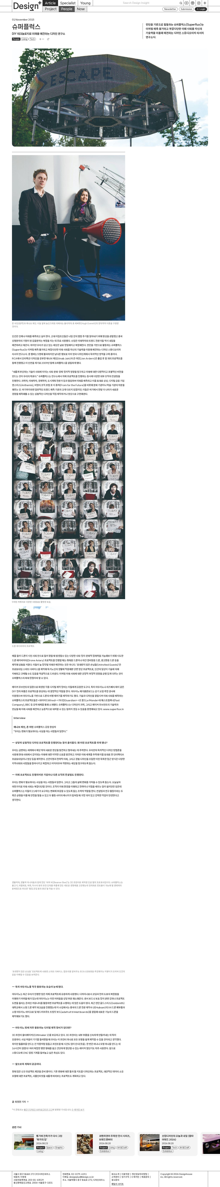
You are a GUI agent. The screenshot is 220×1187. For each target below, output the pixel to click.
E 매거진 (135, 1177)
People (66, 9)
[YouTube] (186, 3)
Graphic (59, 1148)
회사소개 (115, 1174)
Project (51, 9)
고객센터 (115, 1177)
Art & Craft (122, 1148)
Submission (186, 9)
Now (81, 9)
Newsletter (170, 9)
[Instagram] (199, 3)
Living (24, 39)
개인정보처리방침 (139, 1174)
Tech (32, 39)
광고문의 (115, 1180)
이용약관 (125, 1174)
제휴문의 (145, 1177)
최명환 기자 (20, 1101)
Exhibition (105, 1151)
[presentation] (24, 1144)
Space (49, 1148)
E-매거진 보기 (78, 1110)
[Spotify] (193, 3)
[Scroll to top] (217, 1183)
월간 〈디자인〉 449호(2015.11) (38, 1110)
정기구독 (125, 1177)
